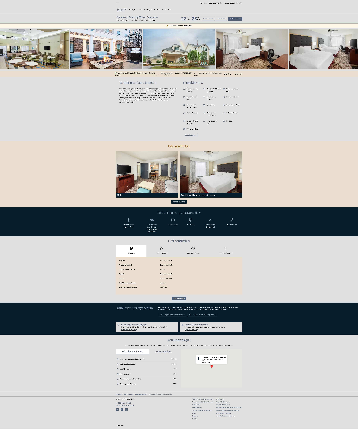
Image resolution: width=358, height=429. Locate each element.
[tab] (131, 251)
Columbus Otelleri (141, 394)
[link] (186, 73)
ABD (125, 394)
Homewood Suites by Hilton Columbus (160, 394)
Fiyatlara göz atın (236, 19)
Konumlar (119, 394)
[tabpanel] (179, 275)
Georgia (130, 394)
